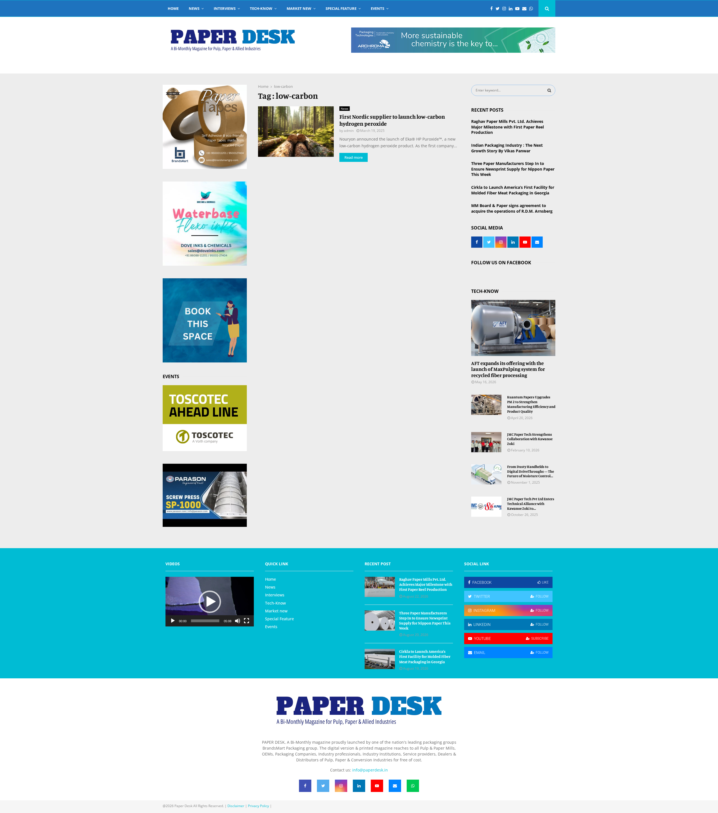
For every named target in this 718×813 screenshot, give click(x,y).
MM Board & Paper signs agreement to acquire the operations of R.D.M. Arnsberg (512, 208)
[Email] (525, 8)
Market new (299, 8)
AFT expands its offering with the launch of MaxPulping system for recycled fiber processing (508, 369)
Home (173, 8)
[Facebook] (493, 8)
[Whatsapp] (532, 8)
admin (349, 130)
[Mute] (237, 621)
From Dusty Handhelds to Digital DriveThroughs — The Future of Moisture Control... (530, 471)
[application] (209, 601)
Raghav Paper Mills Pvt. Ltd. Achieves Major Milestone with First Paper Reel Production (507, 127)
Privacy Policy (258, 805)
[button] (210, 602)
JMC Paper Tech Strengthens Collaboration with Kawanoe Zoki (530, 439)
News (194, 8)
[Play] (173, 621)
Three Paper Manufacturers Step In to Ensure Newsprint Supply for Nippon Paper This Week (512, 169)
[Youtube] (518, 8)
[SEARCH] (549, 90)
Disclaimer (235, 805)
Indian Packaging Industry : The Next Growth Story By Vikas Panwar (507, 148)
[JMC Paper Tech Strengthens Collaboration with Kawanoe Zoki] (486, 442)
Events (377, 8)
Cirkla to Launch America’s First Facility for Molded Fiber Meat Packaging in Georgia (512, 190)
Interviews (225, 8)
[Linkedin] (512, 8)
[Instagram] (505, 8)
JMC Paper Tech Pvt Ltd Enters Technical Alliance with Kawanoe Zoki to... (530, 504)
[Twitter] (499, 8)
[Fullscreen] (246, 621)
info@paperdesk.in (370, 770)
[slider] (205, 620)
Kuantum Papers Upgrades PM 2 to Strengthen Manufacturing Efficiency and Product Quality (531, 404)
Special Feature (341, 8)
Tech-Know (261, 8)
